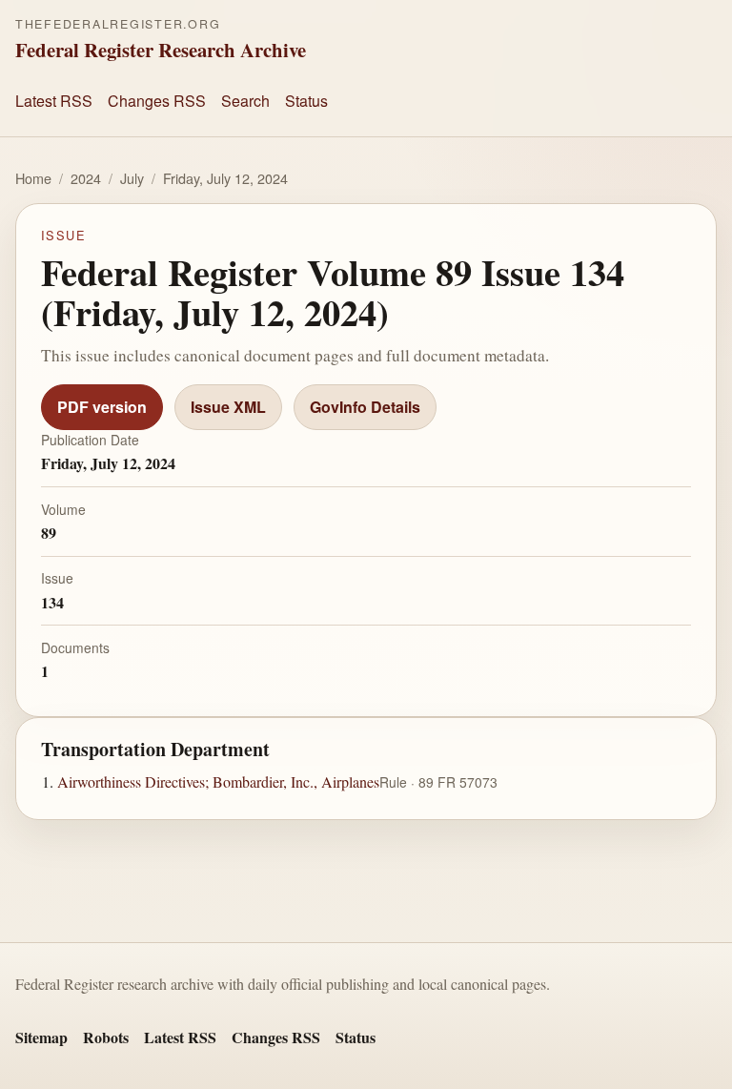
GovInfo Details (365, 407)
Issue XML (228, 407)
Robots (106, 1037)
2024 (86, 178)
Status (306, 101)
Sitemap (41, 1037)
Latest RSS (53, 101)
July (132, 178)
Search (245, 101)
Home (33, 178)
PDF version (102, 407)
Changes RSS (157, 101)
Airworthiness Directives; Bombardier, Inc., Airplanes (218, 781)
